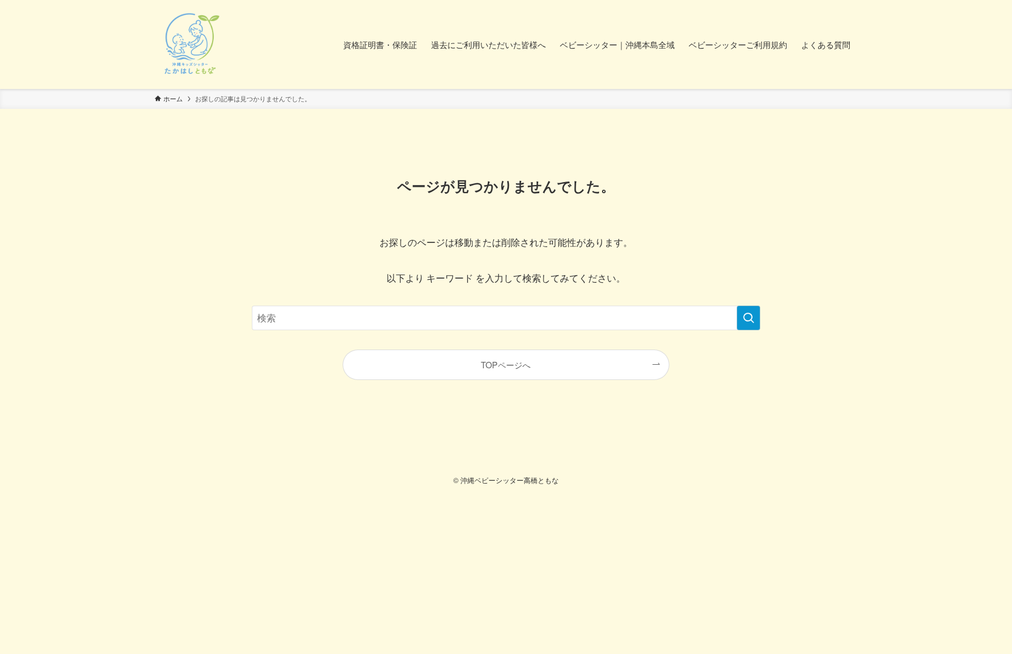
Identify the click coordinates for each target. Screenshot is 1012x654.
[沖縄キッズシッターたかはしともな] (190, 44)
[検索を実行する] (748, 318)
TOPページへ (506, 364)
